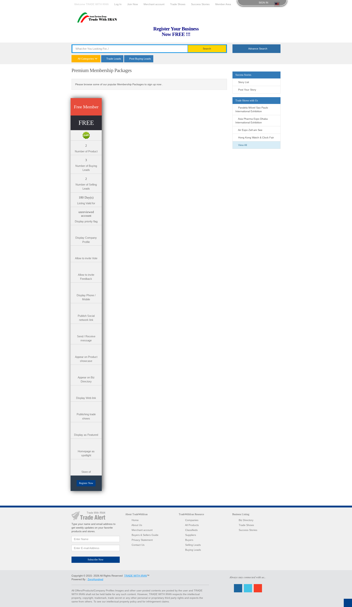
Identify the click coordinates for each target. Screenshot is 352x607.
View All (242, 145)
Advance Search (257, 48)
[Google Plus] (258, 588)
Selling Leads (193, 544)
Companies (191, 520)
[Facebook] (238, 588)
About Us (136, 525)
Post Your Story (246, 89)
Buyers (189, 539)
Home (135, 520)
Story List (243, 82)
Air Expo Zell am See (249, 130)
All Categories (85, 58)
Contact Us (138, 544)
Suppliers (190, 534)
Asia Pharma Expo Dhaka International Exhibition (251, 120)
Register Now (86, 483)
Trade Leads (113, 58)
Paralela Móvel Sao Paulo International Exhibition (251, 109)
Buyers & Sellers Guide (145, 534)
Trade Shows (246, 525)
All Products (192, 525)
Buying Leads (193, 549)
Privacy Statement (142, 539)
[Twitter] (248, 588)
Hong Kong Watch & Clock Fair (255, 137)
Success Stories (248, 530)
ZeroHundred (95, 579)
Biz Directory (246, 520)
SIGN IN (263, 2)
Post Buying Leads (140, 58)
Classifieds (191, 530)
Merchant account (142, 530)
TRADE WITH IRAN (135, 575)
